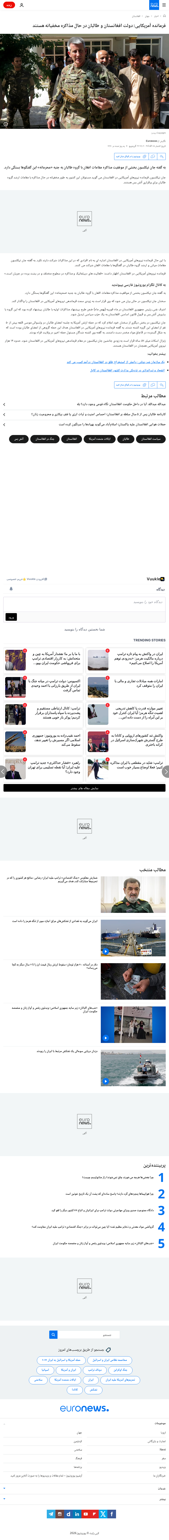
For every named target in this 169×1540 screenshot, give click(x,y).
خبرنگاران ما (159, 1475)
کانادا (75, 1389)
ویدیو (162, 1467)
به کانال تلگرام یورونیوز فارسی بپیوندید (139, 285)
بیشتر (163, 1499)
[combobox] (84, 1335)
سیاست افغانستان (151, 439)
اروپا (163, 1432)
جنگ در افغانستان (44, 439)
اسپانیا (45, 1370)
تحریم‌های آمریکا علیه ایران (120, 1380)
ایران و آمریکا (68, 1370)
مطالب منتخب (152, 870)
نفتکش (93, 1389)
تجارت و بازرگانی (157, 1441)
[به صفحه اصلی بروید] (154, 5)
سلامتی (38, 1380)
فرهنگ (78, 1458)
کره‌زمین (78, 1441)
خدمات (162, 1488)
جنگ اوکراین (120, 1370)
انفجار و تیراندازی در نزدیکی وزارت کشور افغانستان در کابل (127, 370)
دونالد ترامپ (95, 1370)
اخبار (156, 16)
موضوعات (160, 1423)
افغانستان (136, 16)
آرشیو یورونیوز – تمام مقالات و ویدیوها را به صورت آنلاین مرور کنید (46, 1475)
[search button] (53, 1335)
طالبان (125, 439)
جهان (147, 16)
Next (163, 1449)
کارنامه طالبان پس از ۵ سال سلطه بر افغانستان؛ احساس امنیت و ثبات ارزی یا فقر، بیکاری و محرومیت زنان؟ (98, 415)
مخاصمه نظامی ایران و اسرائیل (110, 1360)
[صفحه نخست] (164, 16)
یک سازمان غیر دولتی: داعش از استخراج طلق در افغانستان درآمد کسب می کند (116, 362)
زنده (9, 5)
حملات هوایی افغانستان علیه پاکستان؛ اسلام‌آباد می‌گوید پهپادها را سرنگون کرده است (112, 425)
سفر (164, 1458)
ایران (91, 1380)
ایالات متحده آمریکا (99, 439)
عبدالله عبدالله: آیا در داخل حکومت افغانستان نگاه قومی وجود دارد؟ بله (121, 404)
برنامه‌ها (78, 1467)
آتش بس (18, 439)
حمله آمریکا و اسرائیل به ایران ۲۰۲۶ (61, 1360)
